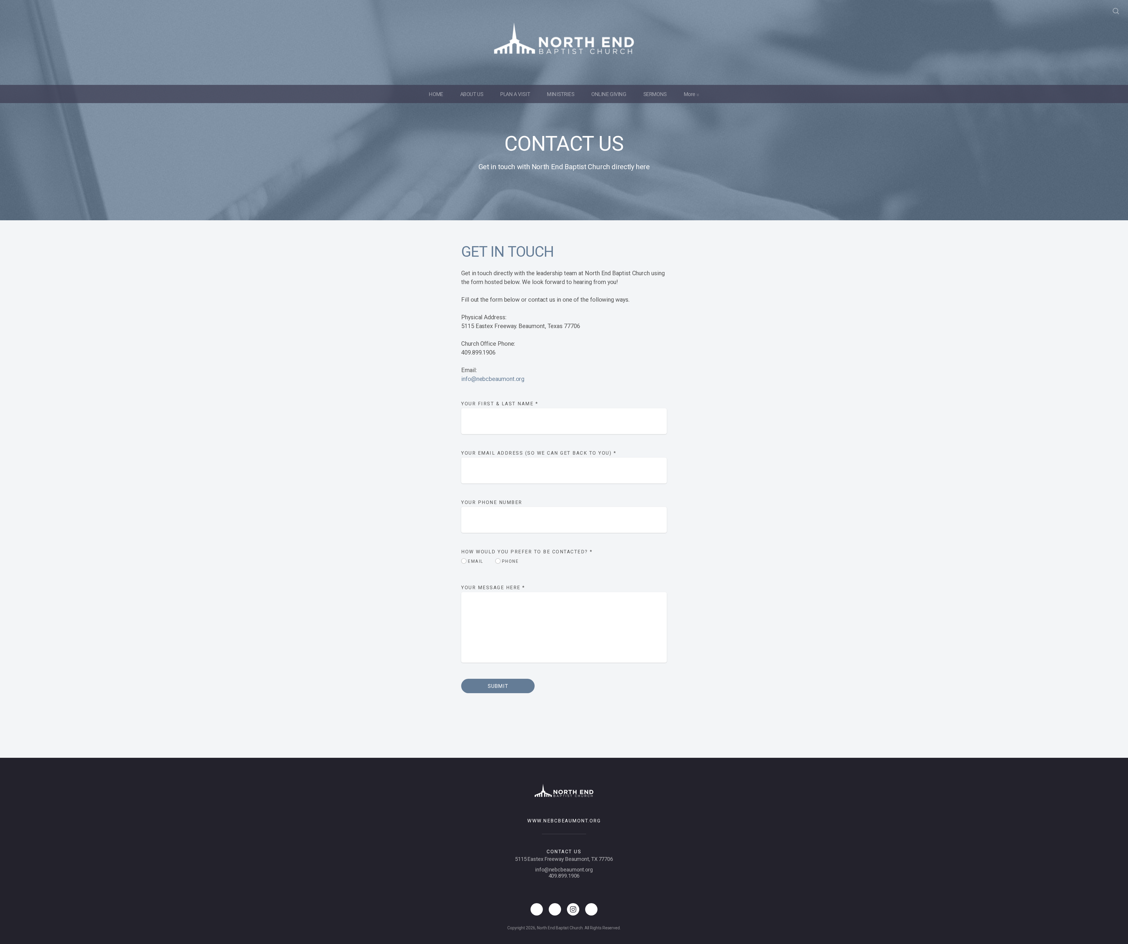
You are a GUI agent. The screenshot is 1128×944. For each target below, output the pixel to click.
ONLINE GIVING (608, 94)
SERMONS (655, 94)
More (690, 94)
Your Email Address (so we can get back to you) (538, 453)
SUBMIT (498, 686)
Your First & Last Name (499, 404)
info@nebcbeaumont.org (492, 378)
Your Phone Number (491, 502)
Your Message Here (493, 587)
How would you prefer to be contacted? (527, 552)
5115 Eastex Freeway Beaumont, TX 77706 (564, 859)
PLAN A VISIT (515, 94)
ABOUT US (472, 94)
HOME (436, 94)
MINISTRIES (560, 94)
